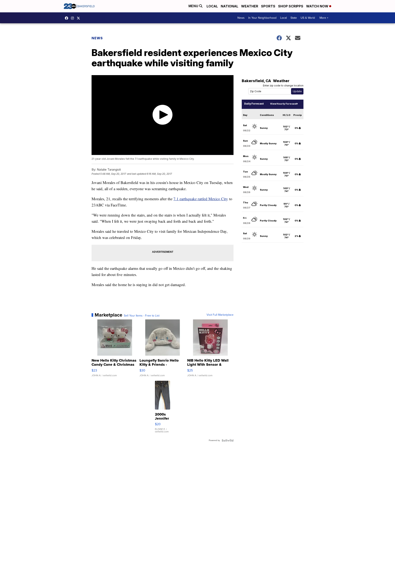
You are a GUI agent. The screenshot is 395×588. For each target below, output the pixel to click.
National (229, 6)
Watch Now (317, 6)
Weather (249, 6)
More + (323, 18)
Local (212, 6)
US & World (308, 18)
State (293, 18)
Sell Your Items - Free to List (141, 315)
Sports (268, 6)
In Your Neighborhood (262, 18)
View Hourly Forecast (283, 103)
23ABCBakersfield (67, 18)
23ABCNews (73, 18)
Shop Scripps (290, 6)
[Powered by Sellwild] (228, 440)
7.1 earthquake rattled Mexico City (200, 198)
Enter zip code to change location (283, 85)
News (241, 18)
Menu (193, 6)
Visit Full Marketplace (220, 314)
